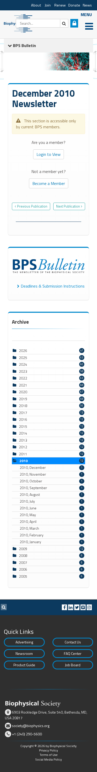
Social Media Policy (48, 759)
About (36, 5)
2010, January (51, 542)
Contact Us (73, 642)
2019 (23, 399)
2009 (23, 548)
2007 (23, 562)
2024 (23, 364)
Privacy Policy (48, 750)
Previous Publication (32, 206)
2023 (23, 371)
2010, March (51, 528)
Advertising (24, 642)
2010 (23, 460)
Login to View (48, 154)
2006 (23, 569)
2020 (23, 392)
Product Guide (24, 665)
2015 (23, 426)
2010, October (51, 481)
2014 (23, 433)
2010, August (51, 494)
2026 (23, 350)
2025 (23, 357)
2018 (23, 405)
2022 (23, 378)
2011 (23, 454)
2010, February (51, 535)
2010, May (51, 515)
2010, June (51, 508)
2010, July (51, 501)
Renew (60, 5)
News (87, 5)
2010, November (51, 474)
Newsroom (24, 653)
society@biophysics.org (30, 725)
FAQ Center (72, 653)
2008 (23, 555)
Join (48, 5)
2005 (23, 576)
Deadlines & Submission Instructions (53, 286)
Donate (74, 5)
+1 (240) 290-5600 (27, 734)
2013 (23, 440)
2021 (23, 385)
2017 (23, 412)
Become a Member (48, 183)
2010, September (51, 487)
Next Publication (68, 206)
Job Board (72, 665)
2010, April (51, 521)
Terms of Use (49, 755)
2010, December (51, 467)
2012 (23, 447)
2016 (23, 419)
